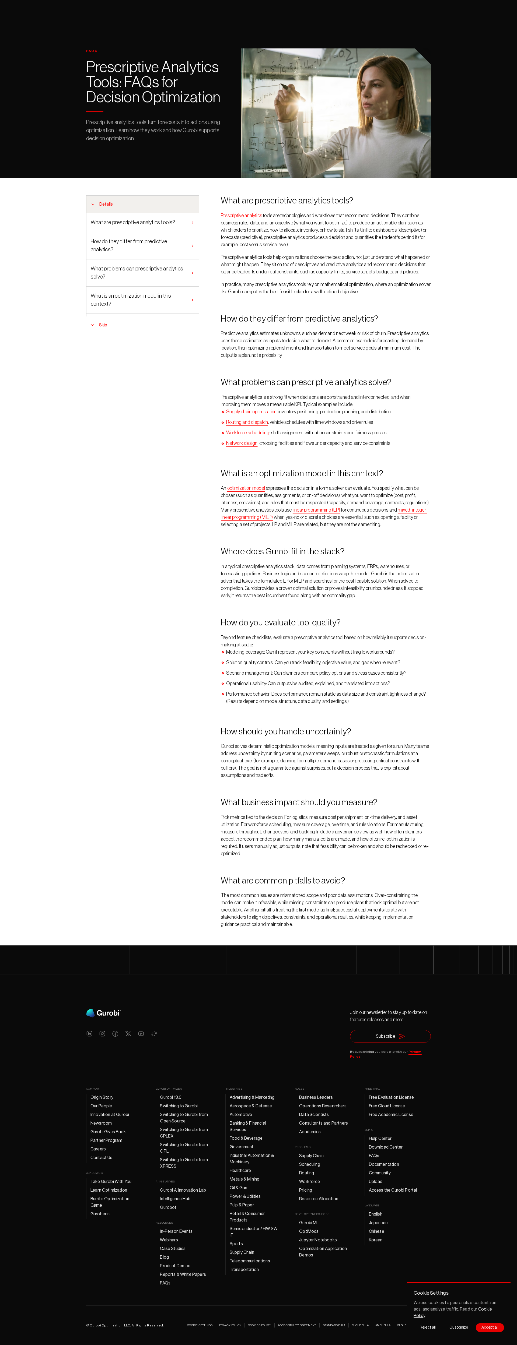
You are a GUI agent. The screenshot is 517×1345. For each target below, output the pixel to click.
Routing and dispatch (247, 422)
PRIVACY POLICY (230, 1325)
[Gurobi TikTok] (154, 1033)
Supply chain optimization (251, 411)
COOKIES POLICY (259, 1325)
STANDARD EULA (334, 1325)
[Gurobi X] (128, 1033)
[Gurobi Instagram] (102, 1033)
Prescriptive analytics (241, 215)
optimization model (246, 488)
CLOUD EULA (360, 1325)
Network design (242, 443)
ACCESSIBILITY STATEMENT (297, 1325)
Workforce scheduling (248, 432)
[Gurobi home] (103, 1013)
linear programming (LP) (316, 510)
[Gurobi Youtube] (141, 1033)
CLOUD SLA (404, 1325)
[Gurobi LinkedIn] (89, 1033)
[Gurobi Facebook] (115, 1033)
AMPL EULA (382, 1325)
